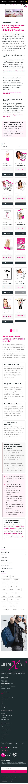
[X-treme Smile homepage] (14, 665)
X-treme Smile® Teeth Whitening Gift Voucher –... (7, 224)
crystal (16, 579)
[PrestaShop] (14, 633)
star (11, 583)
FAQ (2, 703)
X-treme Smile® (5, 163)
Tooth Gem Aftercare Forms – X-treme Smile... (20, 283)
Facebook (4, 743)
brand (19, 593)
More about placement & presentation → (13, 71)
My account (3, 736)
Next (16, 330)
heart (11, 586)
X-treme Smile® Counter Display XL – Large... (7, 254)
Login (4, 169)
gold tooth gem (6, 579)
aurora (4, 586)
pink (17, 586)
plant (13, 593)
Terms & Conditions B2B (6, 728)
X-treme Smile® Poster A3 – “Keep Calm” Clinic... (20, 254)
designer (15, 609)
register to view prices (9, 169)
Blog (2, 701)
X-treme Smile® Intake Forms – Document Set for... (7, 195)
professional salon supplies (17, 536)
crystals (4, 583)
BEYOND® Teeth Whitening (7, 697)
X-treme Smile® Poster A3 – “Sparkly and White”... (7, 283)
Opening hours (4, 707)
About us (3, 695)
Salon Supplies (4, 560)
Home (3, 547)
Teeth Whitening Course (6, 715)
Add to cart (7, 174)
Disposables (4, 557)
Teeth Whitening (5, 552)
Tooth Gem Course (5, 717)
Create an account (5, 734)
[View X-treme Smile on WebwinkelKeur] (6, 755)
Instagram (10, 743)
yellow (4, 596)
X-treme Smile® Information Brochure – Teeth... (20, 165)
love (17, 583)
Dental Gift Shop (5, 565)
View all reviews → (6, 750)
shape (4, 589)
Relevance (11, 146)
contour (19, 596)
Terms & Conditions (5, 779)
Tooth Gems (4, 555)
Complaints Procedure (6, 730)
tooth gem (5, 576)
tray (17, 602)
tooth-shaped (6, 609)
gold (13, 576)
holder (10, 602)
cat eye (10, 599)
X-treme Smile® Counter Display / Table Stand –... (20, 224)
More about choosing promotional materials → (12, 115)
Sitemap (3, 738)
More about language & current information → (12, 92)
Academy (3, 713)
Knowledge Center (5, 699)
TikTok (16, 743)
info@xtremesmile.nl (8, 685)
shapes (11, 589)
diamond (12, 606)
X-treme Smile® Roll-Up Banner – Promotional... (7, 165)
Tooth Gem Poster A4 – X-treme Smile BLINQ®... (7, 313)
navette (4, 606)
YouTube (21, 743)
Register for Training (5, 719)
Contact (2, 705)
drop (18, 599)
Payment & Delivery (5, 726)
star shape (5, 593)
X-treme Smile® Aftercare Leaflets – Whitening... (20, 195)
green (22, 609)
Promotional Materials (6, 563)
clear (4, 599)
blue (4, 602)
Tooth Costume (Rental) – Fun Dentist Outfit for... (20, 312)
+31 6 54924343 (12, 683)
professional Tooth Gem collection (13, 533)
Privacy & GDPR (4, 732)
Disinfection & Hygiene (6, 568)
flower (11, 596)
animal (18, 589)
